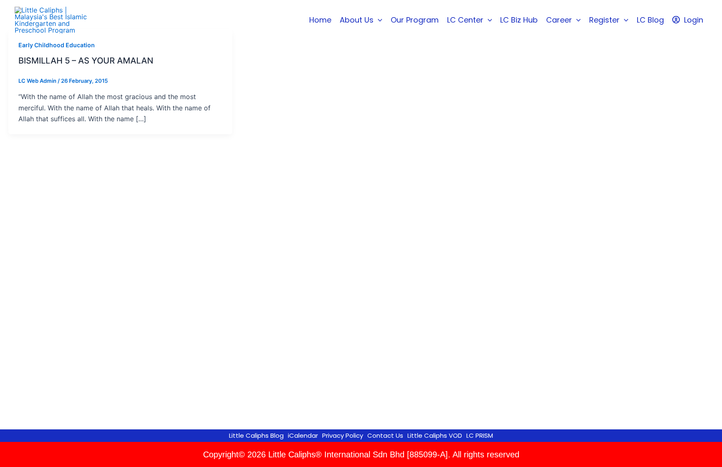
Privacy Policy (342, 435)
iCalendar (303, 435)
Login (693, 20)
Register (604, 20)
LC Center (465, 20)
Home (320, 20)
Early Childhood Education (56, 44)
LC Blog (650, 20)
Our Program (415, 20)
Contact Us (385, 435)
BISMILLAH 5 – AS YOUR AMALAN (85, 61)
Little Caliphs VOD (434, 435)
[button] (378, 20)
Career (559, 20)
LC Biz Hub (519, 20)
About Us (357, 20)
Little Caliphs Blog (256, 435)
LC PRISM (479, 435)
